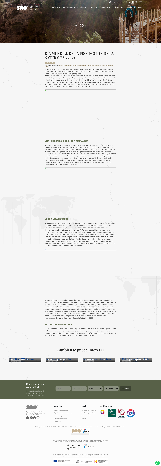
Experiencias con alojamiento (63, 413)
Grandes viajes (58, 416)
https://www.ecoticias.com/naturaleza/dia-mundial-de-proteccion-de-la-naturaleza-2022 (79, 66)
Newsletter (57, 421)
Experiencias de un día (61, 410)
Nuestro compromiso (61, 419)
